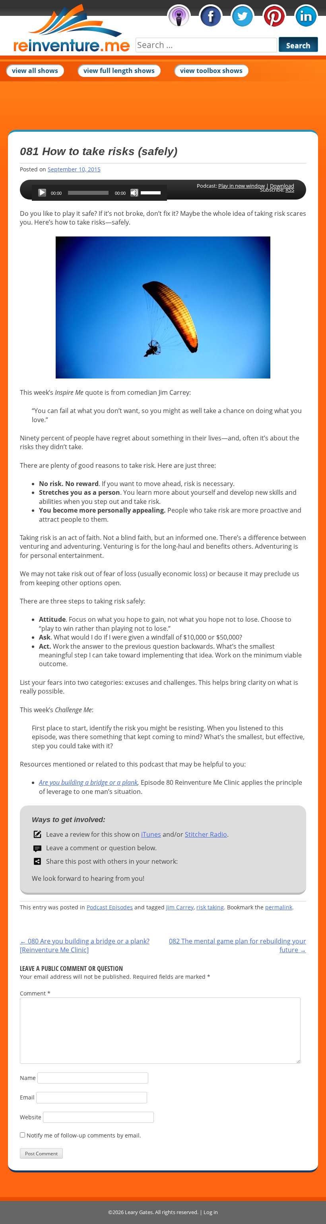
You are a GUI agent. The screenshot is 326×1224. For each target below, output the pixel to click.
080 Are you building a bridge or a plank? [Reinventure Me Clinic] (84, 945)
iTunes (179, 16)
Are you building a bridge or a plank (88, 782)
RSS (289, 189)
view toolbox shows (211, 70)
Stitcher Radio (206, 834)
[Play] (42, 193)
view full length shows (119, 70)
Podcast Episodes (110, 907)
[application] (99, 193)
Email (27, 1097)
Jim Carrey (180, 907)
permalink (278, 907)
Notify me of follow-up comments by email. (84, 1135)
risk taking (210, 907)
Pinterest (274, 16)
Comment (35, 993)
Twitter (242, 16)
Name (28, 1078)
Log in (211, 1212)
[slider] (152, 192)
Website (30, 1117)
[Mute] (134, 193)
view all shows (35, 70)
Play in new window (241, 185)
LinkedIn (306, 16)
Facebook (210, 16)
